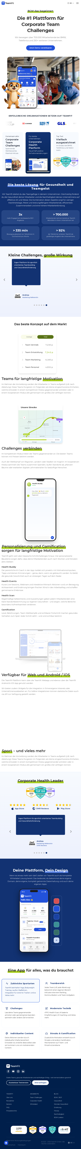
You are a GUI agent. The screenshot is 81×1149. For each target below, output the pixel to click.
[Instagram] (18, 1071)
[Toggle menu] (77, 3)
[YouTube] (13, 1071)
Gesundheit (58, 1101)
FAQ (7, 1107)
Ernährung (57, 1107)
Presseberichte (11, 1111)
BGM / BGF (58, 1097)
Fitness (56, 1111)
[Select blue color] (56, 909)
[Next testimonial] (71, 831)
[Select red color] (56, 901)
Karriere (9, 1104)
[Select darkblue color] (56, 916)
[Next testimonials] (76, 279)
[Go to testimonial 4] (41, 305)
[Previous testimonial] (10, 831)
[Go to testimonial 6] (46, 305)
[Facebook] (8, 1071)
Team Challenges (36, 1097)
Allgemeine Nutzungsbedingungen (18, 1140)
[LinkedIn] (23, 1071)
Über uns (9, 1097)
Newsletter (10, 1101)
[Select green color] (56, 932)
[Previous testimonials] (4, 279)
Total (45, 337)
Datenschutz (10, 1145)
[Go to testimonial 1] (34, 305)
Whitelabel (34, 1104)
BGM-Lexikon (58, 1117)
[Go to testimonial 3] (39, 305)
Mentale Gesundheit (61, 1104)
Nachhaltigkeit (59, 1114)
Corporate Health (36, 1101)
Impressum (22, 1145)
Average (29, 337)
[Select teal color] (56, 924)
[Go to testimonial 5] (44, 305)
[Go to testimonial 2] (37, 305)
